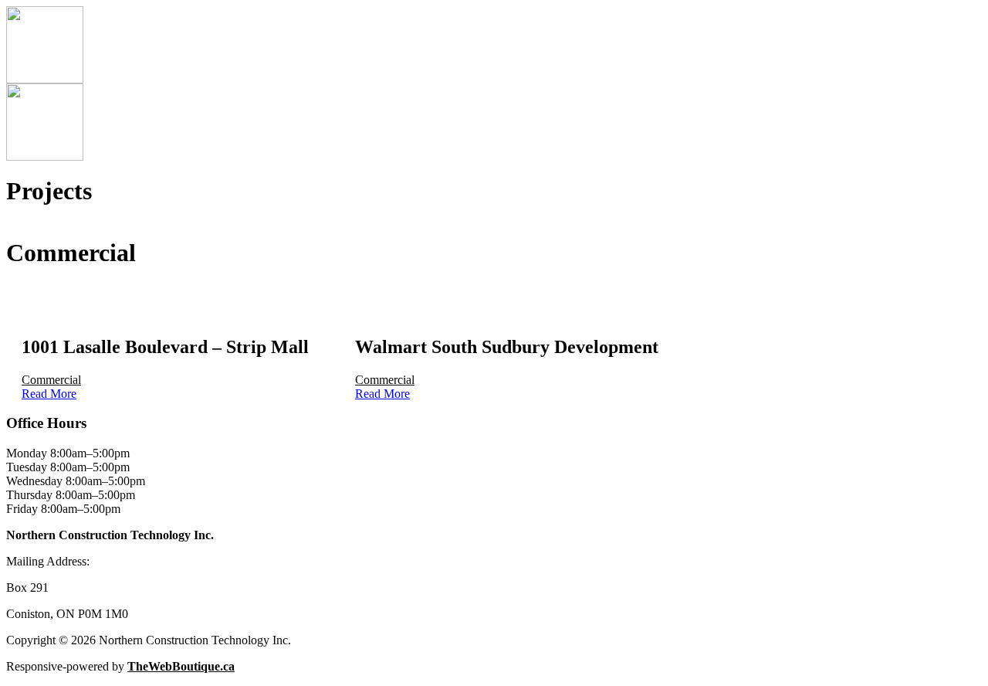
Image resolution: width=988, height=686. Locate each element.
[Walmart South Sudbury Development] (507, 314)
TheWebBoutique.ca (181, 666)
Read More (49, 393)
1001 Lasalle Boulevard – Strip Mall (165, 347)
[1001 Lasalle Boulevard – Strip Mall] (165, 314)
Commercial (51, 379)
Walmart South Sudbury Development (506, 347)
